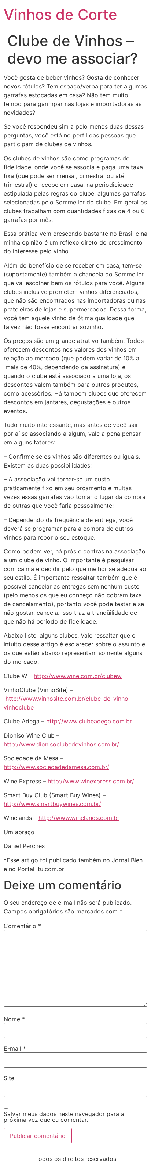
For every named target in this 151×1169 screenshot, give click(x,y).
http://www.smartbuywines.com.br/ (52, 803)
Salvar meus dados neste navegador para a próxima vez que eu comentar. (64, 1117)
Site (9, 1078)
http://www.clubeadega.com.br (89, 721)
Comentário (22, 926)
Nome (14, 1019)
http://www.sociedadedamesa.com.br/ (56, 767)
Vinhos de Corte (60, 14)
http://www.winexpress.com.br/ (91, 781)
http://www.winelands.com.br (78, 817)
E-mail (15, 1048)
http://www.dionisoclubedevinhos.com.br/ (61, 744)
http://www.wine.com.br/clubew (78, 676)
